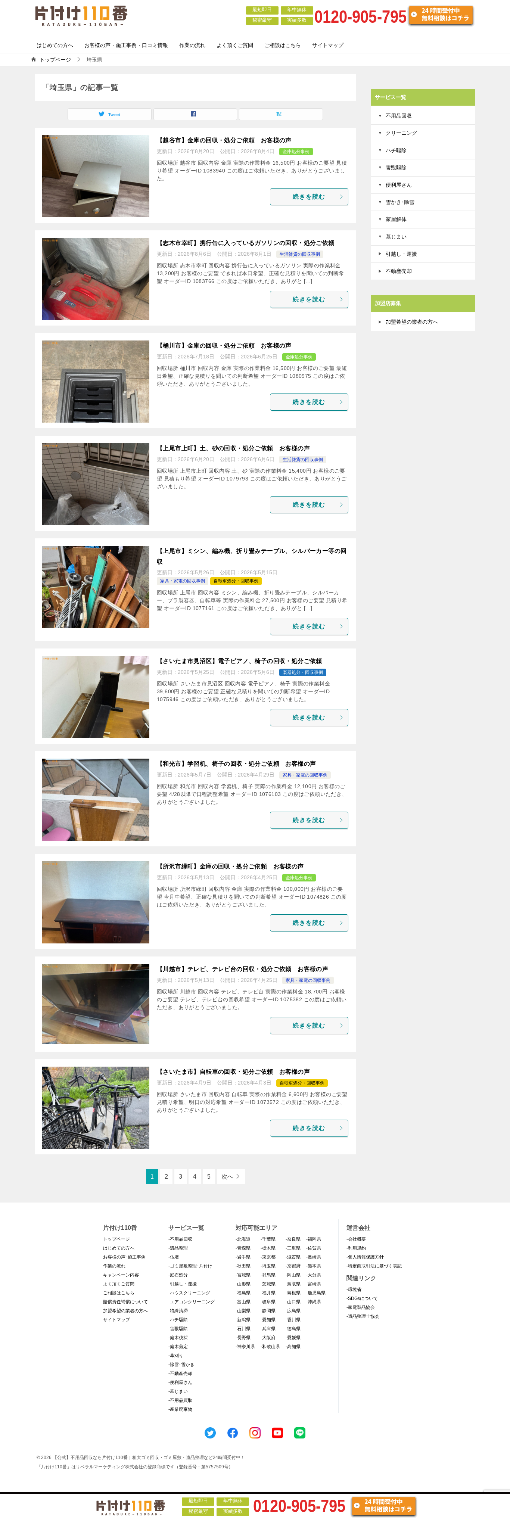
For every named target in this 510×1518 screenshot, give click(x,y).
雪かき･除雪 (400, 202)
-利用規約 (356, 1248)
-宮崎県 (313, 1284)
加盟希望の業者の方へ (412, 322)
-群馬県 (268, 1275)
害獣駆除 (396, 168)
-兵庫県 (268, 1328)
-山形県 (243, 1284)
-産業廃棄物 (180, 1409)
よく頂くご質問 (235, 45)
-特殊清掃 (178, 1310)
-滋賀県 (293, 1257)
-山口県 (293, 1301)
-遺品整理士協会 (362, 1316)
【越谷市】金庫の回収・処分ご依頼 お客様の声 (224, 140)
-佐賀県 (313, 1248)
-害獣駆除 (178, 1328)
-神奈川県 (245, 1346)
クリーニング (401, 133)
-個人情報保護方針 (365, 1257)
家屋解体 (396, 219)
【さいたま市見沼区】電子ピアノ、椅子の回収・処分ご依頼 (239, 661)
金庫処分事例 (296, 151)
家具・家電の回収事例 (182, 581)
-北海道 (243, 1239)
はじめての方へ (55, 45)
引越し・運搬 (401, 254)
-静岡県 (268, 1310)
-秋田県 (243, 1266)
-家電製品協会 (360, 1307)
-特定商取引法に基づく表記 (374, 1266)
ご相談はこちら (282, 45)
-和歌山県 (270, 1346)
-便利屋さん (180, 1382)
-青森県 (243, 1248)
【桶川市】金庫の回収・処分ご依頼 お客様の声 (224, 345)
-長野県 (243, 1337)
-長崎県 (313, 1257)
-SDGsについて (362, 1298)
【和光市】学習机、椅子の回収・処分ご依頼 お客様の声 (236, 763)
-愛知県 (268, 1319)
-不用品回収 (180, 1239)
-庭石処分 (178, 1275)
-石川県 (243, 1328)
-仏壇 (173, 1257)
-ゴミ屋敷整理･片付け (190, 1266)
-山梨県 (243, 1310)
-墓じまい (178, 1391)
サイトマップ (327, 45)
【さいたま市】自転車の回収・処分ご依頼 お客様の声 (233, 1071)
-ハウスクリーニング (189, 1292)
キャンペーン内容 (121, 1275)
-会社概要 (356, 1239)
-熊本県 (313, 1266)
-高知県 (293, 1346)
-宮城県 (243, 1275)
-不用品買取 (180, 1400)
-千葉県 (268, 1239)
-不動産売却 (180, 1373)
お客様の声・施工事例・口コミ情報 (126, 45)
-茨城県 (268, 1284)
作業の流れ (192, 45)
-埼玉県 (268, 1266)
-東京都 (268, 1257)
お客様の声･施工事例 (124, 1257)
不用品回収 (399, 116)
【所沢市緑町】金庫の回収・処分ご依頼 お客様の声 (230, 866)
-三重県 (293, 1248)
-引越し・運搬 (182, 1284)
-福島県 (243, 1292)
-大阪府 (268, 1337)
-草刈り (175, 1355)
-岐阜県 (268, 1301)
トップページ (116, 1239)
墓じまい (396, 237)
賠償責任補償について (125, 1301)
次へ (227, 1176)
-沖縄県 (313, 1301)
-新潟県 (243, 1319)
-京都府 (293, 1266)
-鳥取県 (293, 1284)
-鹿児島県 (316, 1292)
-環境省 (353, 1289)
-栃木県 (268, 1248)
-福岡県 (313, 1239)
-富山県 (243, 1301)
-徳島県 (293, 1328)
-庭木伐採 (178, 1337)
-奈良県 (293, 1239)
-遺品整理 (178, 1248)
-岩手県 (243, 1257)
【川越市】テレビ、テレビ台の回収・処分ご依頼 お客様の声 (242, 969)
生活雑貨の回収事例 (300, 254)
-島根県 (293, 1292)
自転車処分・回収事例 (236, 581)
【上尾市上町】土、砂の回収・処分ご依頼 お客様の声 (233, 448)
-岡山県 (293, 1275)
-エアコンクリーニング (191, 1301)
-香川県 (293, 1319)
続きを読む (309, 196)
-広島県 (293, 1310)
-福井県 (268, 1292)
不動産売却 (399, 271)
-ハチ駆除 (178, 1319)
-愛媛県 (293, 1337)
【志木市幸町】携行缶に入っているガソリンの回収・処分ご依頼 (246, 243)
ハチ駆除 (396, 150)
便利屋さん (399, 185)
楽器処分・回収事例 (303, 672)
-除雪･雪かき (181, 1364)
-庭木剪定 (178, 1346)
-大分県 (313, 1275)
